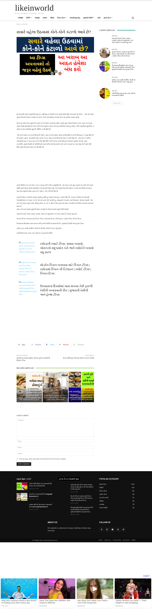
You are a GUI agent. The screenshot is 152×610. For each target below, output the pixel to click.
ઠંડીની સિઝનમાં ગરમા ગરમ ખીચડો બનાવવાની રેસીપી (34, 233)
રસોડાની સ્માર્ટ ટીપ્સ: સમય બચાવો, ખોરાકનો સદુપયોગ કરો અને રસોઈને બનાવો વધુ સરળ (47, 214)
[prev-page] (18, 405)
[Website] (123, 529)
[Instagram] (107, 529)
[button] (132, 17)
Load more (116, 103)
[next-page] (21, 405)
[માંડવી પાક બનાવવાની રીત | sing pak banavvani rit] (22, 497)
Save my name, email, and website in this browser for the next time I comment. (42, 459)
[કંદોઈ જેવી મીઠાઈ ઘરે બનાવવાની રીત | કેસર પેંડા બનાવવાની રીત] (22, 486)
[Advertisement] (55, 96)
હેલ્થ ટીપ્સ (25, 24)
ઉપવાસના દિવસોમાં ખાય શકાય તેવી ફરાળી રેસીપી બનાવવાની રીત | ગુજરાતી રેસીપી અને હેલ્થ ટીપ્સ (50, 223)
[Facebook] (101, 529)
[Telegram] (112, 529)
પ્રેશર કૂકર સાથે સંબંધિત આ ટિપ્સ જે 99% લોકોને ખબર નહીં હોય (39, 228)
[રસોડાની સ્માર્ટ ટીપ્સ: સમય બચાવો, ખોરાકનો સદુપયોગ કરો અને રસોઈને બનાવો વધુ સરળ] (29, 387)
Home (18, 24)
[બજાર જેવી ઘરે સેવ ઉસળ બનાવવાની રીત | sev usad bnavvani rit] (22, 507)
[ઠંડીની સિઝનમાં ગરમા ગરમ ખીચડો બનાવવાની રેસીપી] (104, 93)
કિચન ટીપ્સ (115, 77)
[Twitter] (118, 529)
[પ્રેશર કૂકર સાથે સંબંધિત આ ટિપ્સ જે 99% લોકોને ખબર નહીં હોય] (104, 79)
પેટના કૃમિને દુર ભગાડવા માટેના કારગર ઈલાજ (78, 358)
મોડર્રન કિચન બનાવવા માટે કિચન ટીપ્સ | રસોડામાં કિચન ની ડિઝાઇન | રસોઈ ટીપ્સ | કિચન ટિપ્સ (49, 219)
